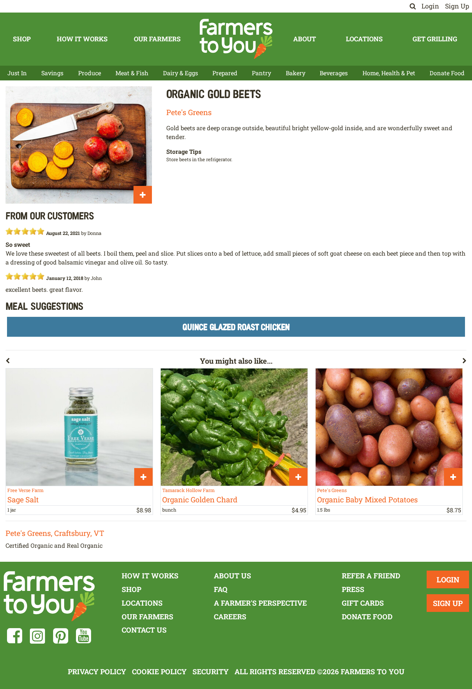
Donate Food (447, 73)
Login (430, 6)
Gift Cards (363, 602)
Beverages (334, 73)
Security (210, 671)
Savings (52, 73)
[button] (103, 362)
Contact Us (144, 629)
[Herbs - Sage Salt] (79, 427)
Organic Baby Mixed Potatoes (367, 499)
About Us (232, 575)
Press (353, 589)
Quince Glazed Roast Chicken (236, 326)
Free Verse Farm (25, 490)
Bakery (295, 73)
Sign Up (457, 6)
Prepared (224, 73)
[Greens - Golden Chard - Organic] (234, 427)
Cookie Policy (159, 671)
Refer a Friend (371, 575)
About (304, 39)
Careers (230, 616)
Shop (22, 39)
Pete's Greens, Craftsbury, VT (55, 533)
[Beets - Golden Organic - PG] (79, 144)
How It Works (82, 39)
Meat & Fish (131, 73)
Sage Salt (23, 499)
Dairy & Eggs (180, 73)
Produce (89, 73)
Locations (364, 39)
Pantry (261, 73)
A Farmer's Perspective (260, 602)
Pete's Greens (189, 112)
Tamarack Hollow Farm (188, 490)
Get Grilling (435, 39)
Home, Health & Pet (388, 73)
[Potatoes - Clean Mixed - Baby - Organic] (389, 427)
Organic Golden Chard (199, 499)
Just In (17, 73)
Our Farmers (157, 39)
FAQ (221, 589)
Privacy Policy (97, 671)
